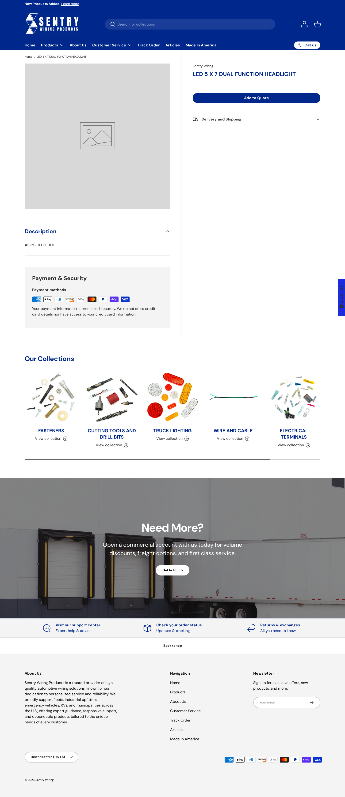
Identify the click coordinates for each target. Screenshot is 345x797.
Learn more (70, 4)
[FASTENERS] (51, 397)
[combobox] (190, 24)
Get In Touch (172, 570)
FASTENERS (51, 431)
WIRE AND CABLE (233, 431)
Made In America (201, 45)
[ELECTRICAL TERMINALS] (294, 397)
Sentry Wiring (203, 66)
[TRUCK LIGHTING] (172, 397)
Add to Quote (256, 97)
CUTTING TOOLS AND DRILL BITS (112, 434)
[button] (317, 24)
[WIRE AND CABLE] (233, 397)
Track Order (149, 45)
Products (49, 45)
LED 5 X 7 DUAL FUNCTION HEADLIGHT (61, 57)
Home (30, 45)
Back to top (172, 645)
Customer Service (109, 45)
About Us (78, 45)
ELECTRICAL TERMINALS (294, 434)
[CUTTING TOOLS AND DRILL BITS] (111, 397)
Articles (172, 45)
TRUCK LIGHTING (172, 431)
